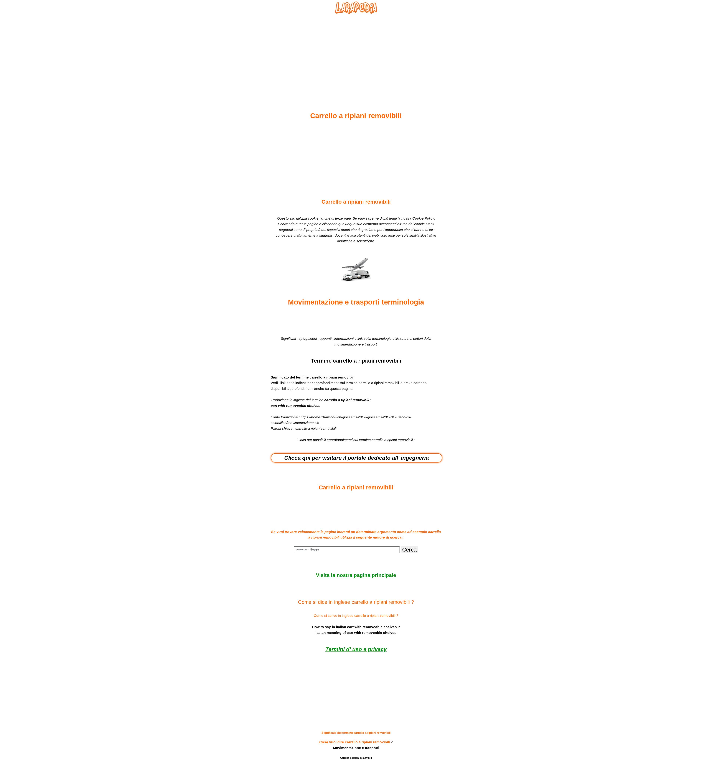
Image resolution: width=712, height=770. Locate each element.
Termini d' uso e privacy (356, 649)
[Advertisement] (356, 54)
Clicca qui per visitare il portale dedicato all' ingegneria (356, 458)
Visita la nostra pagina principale (356, 575)
